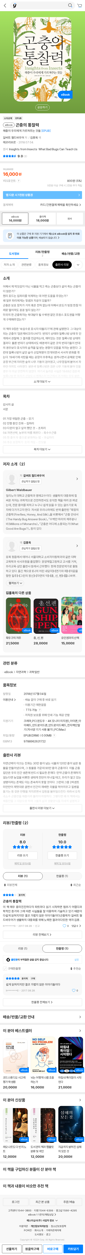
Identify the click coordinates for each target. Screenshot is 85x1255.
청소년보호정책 (58, 1226)
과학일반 (34, 672)
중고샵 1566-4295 (66, 1210)
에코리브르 (9, 142)
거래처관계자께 (53, 1230)
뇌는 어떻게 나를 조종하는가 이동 (43, 1063)
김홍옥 (34, 137)
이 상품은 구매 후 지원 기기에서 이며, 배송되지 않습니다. (48, 235)
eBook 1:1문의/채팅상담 (41, 1214)
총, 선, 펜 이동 (46, 624)
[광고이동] (70, 5)
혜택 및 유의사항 (22, 863)
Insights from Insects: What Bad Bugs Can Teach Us (43, 149)
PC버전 (28, 1230)
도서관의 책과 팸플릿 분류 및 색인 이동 (43, 1133)
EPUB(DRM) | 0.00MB (38, 735)
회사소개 (38, 1230)
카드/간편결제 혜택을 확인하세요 (59, 205)
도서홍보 (39, 1234)
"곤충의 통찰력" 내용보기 (42, 910)
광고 (48, 1234)
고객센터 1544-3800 (19, 1210)
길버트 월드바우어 (13, 137)
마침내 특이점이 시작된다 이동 (70, 1063)
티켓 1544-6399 (43, 1210)
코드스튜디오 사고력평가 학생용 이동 (15, 1064)
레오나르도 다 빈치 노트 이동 (15, 1133)
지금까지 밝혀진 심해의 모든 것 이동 (70, 1132)
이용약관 (23, 1226)
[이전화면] (5, 5)
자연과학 (21, 672)
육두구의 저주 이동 (18, 623)
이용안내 (8, 700)
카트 (80, 6)
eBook (8, 672)
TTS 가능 (32, 710)
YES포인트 (9, 181)
